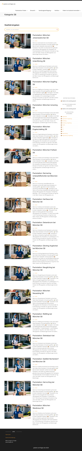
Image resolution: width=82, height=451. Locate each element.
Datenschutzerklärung (10, 437)
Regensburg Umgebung (67, 135)
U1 (62, 127)
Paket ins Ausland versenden (71, 10)
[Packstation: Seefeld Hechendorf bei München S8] (17, 365)
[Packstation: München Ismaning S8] (17, 111)
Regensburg (65, 133)
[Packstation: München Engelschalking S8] (17, 132)
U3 (62, 131)
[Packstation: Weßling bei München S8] (17, 320)
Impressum (8, 434)
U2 (62, 129)
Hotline (57, 10)
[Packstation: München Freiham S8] (17, 156)
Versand (32, 10)
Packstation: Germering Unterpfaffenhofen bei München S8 (45, 175)
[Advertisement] (69, 37)
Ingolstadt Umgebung (67, 118)
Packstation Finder (20, 10)
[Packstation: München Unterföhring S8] (17, 64)
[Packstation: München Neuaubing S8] (17, 296)
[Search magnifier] (57, 29)
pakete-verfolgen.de (9, 4)
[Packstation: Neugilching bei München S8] (17, 273)
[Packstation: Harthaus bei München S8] (17, 205)
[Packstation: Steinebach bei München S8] (17, 341)
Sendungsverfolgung (45, 10)
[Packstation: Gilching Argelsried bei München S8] (17, 251)
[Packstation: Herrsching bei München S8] (17, 388)
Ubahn (63, 125)
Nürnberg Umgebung (67, 122)
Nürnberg (64, 120)
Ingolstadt (64, 116)
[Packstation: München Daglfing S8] (17, 87)
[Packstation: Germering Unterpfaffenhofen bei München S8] (17, 179)
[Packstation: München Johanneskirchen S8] (17, 41)
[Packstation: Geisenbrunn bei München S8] (17, 228)
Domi (36, 40)
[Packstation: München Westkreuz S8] (17, 411)
